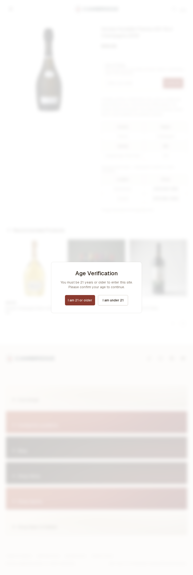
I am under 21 (113, 300)
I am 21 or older (80, 300)
